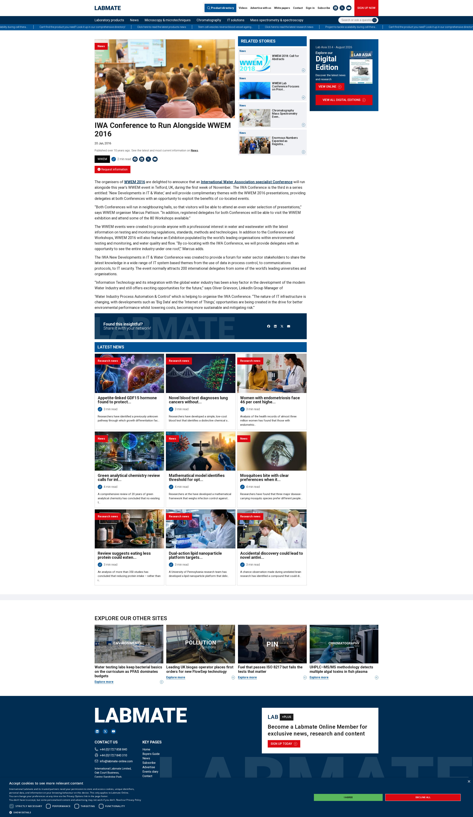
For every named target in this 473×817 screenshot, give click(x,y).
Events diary (150, 771)
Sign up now (366, 8)
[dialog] (236, 797)
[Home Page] (108, 8)
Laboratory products (109, 20)
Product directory (222, 7)
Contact (298, 7)
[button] (75, 812)
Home (146, 749)
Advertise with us (260, 7)
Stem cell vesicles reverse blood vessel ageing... (143, 27)
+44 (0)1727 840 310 (113, 755)
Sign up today (281, 743)
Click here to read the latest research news (207, 27)
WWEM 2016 (134, 182)
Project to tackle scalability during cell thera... (268, 27)
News (134, 20)
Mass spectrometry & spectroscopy (276, 20)
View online (327, 86)
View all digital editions (341, 100)
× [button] (468, 781)
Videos (243, 7)
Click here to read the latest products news (79, 27)
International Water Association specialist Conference (246, 182)
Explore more (104, 682)
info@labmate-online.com (116, 761)
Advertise (148, 767)
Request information (114, 169)
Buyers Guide (151, 754)
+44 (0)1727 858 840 (113, 749)
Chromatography (209, 20)
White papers (282, 7)
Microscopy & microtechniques (168, 20)
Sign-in (310, 7)
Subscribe (324, 7)
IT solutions (235, 20)
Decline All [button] (423, 797)
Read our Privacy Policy (128, 799)
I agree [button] (348, 797)
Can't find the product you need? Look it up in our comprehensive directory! (349, 27)
